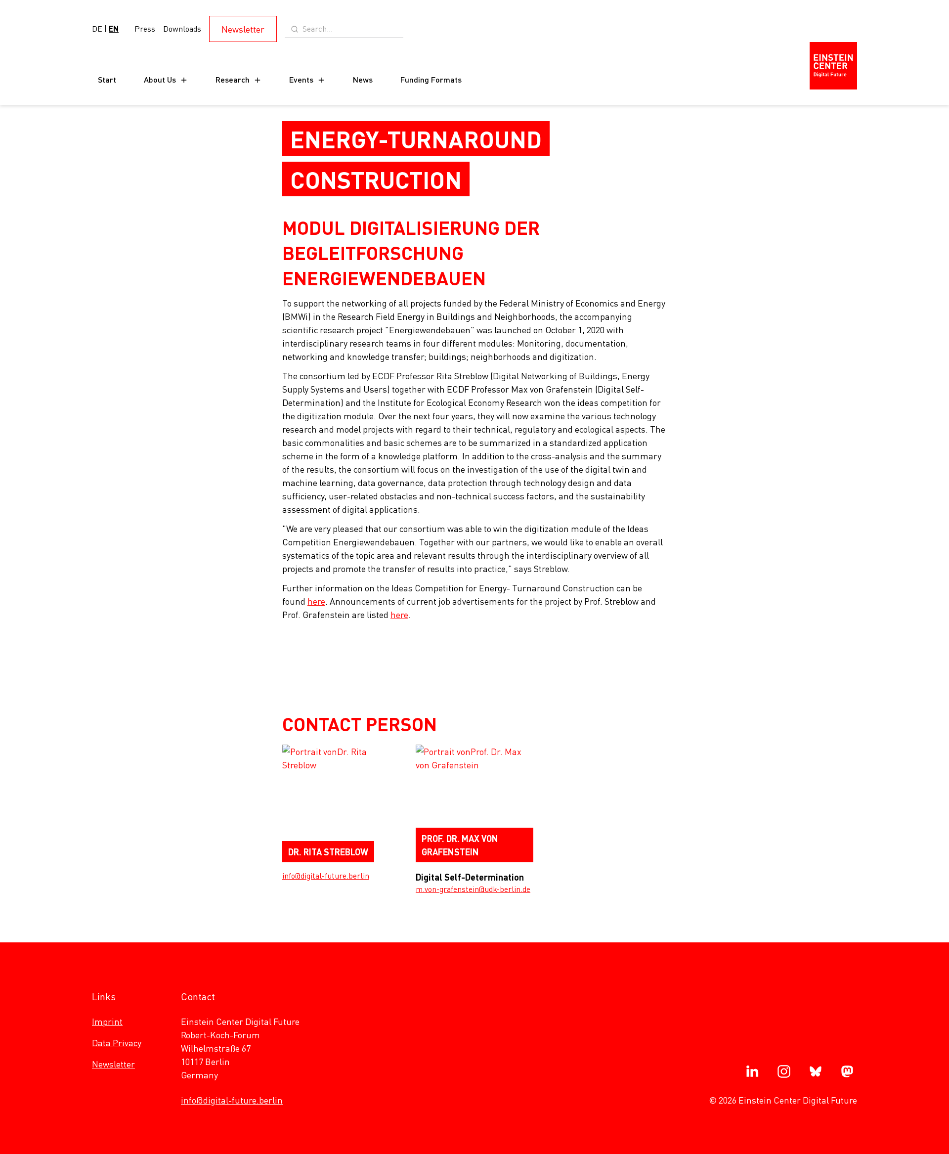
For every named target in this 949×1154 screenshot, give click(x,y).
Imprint (107, 1021)
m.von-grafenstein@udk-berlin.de (473, 889)
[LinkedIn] (752, 1071)
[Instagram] (784, 1071)
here (316, 601)
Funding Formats (431, 79)
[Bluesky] (815, 1071)
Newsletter (242, 29)
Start (107, 79)
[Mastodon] (847, 1071)
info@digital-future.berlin (325, 875)
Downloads (182, 28)
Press (144, 28)
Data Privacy (116, 1042)
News (363, 79)
